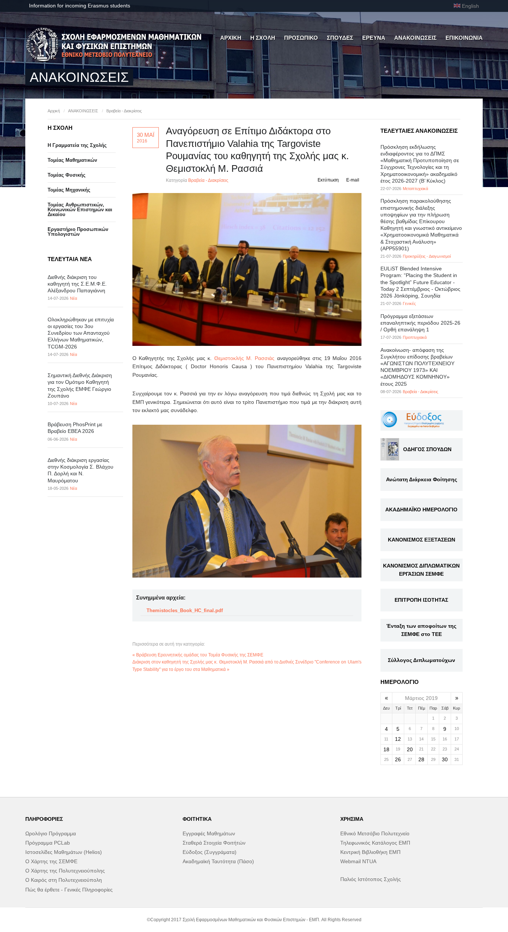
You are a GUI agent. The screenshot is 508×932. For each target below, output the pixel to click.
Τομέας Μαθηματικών (72, 160)
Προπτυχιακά (415, 337)
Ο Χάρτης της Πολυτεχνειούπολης (65, 871)
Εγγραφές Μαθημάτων (209, 833)
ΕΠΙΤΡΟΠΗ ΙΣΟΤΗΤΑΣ (421, 600)
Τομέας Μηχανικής (69, 190)
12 (398, 739)
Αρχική (54, 111)
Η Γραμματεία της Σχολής (77, 145)
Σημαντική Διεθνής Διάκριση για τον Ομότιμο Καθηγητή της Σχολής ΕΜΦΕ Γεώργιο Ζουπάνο (80, 385)
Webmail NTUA (358, 861)
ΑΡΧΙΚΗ (230, 38)
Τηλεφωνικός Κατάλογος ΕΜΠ (375, 843)
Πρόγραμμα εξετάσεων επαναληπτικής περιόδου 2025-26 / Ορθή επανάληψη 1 (420, 322)
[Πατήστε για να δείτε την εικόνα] (246, 269)
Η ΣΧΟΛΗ (262, 38)
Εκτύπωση (328, 180)
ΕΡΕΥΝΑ (373, 38)
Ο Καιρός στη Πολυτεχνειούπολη (63, 880)
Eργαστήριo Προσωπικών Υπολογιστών (78, 231)
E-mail (352, 180)
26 (398, 759)
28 (421, 759)
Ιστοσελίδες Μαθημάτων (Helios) (63, 852)
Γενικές (409, 303)
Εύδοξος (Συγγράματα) (210, 852)
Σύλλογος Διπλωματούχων (421, 660)
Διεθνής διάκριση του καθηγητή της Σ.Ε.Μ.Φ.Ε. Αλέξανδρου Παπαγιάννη (77, 283)
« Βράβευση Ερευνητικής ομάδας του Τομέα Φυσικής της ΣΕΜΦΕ (197, 655)
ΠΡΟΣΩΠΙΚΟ (301, 38)
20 (410, 749)
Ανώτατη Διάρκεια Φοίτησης (421, 479)
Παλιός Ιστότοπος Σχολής (370, 879)
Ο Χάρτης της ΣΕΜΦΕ (51, 861)
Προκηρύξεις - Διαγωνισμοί (427, 256)
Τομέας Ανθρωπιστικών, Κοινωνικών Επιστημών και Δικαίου (80, 209)
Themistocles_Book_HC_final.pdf (185, 610)
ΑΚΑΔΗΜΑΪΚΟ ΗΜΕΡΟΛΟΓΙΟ (421, 509)
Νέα (73, 298)
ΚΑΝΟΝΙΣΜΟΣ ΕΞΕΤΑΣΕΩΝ (421, 540)
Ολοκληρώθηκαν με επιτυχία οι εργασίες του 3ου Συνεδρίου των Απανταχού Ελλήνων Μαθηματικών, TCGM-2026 (81, 333)
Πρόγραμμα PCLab (47, 843)
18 (386, 749)
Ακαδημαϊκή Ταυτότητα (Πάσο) (218, 861)
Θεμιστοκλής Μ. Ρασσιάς (244, 358)
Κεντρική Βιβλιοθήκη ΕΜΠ (370, 852)
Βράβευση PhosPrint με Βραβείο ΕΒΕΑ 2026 (75, 427)
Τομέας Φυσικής (67, 175)
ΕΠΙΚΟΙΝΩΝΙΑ (464, 38)
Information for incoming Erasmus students (79, 6)
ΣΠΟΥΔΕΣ (340, 38)
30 (445, 759)
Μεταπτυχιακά (415, 188)
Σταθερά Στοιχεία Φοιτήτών (214, 843)
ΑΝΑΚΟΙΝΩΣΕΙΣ (415, 38)
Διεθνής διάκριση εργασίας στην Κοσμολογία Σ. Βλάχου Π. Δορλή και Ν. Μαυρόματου (80, 470)
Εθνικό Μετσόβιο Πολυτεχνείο (374, 833)
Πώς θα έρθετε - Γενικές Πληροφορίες (69, 890)
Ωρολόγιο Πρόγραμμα (50, 833)
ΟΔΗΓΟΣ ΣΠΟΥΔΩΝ (427, 449)
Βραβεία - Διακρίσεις (124, 111)
